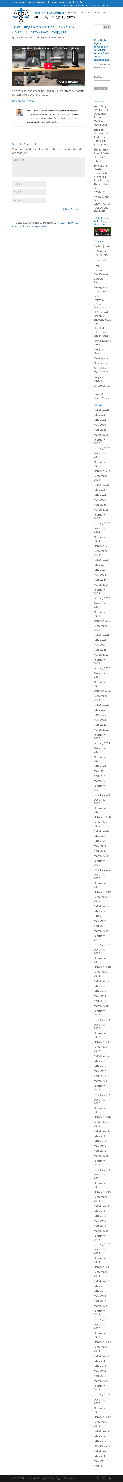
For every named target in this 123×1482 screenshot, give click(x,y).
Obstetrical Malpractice (101, 370)
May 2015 (100, 1220)
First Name (99, 77)
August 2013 (101, 1355)
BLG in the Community (101, 5)
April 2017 (100, 1076)
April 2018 (100, 1000)
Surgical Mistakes (99, 378)
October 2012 (102, 1417)
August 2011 (101, 1450)
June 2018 (100, 990)
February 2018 (99, 1012)
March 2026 (101, 434)
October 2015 (102, 1192)
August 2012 (101, 1430)
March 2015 (101, 1230)
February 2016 (99, 1162)
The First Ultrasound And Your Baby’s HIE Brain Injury (101, 137)
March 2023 (101, 654)
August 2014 (101, 1280)
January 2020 (102, 869)
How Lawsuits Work (53, 37)
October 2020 (102, 817)
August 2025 (101, 484)
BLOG (58, 19)
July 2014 (99, 1285)
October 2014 (102, 1267)
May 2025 (100, 499)
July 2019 (99, 910)
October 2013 (102, 1342)
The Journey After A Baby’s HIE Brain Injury (102, 155)
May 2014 (100, 1295)
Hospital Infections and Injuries (101, 332)
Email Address (100, 67)
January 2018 (102, 1019)
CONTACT (68, 19)
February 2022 (99, 736)
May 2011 (100, 1460)
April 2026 (100, 429)
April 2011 (100, 1465)
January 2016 (102, 1169)
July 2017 (99, 1060)
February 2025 (99, 516)
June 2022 (100, 714)
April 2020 (100, 850)
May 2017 (100, 1070)
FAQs (105, 13)
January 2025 (102, 523)
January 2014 (102, 1319)
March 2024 (101, 584)
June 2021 (100, 765)
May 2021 (100, 771)
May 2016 (100, 1145)
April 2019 (100, 925)
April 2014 (100, 1300)
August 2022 (101, 704)
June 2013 (100, 1365)
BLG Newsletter (82, 5)
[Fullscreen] (110, 234)
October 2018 (102, 967)
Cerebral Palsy (99, 280)
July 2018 (99, 985)
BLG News (100, 260)
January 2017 (102, 1094)
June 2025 (100, 494)
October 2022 (102, 690)
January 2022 (102, 743)
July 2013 (99, 1360)
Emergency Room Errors (101, 289)
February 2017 (99, 1087)
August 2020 (101, 830)
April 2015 (100, 1225)
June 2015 (100, 1215)
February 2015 (99, 1237)
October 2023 (102, 620)
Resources (68, 5)
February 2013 (99, 1387)
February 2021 (99, 787)
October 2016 (102, 1117)
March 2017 (101, 1081)
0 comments (68, 37)
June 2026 (100, 419)
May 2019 (100, 920)
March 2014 (101, 1305)
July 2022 (99, 709)
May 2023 (100, 644)
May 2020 (100, 846)
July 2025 (99, 489)
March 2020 (101, 855)
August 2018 (101, 980)
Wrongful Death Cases (101, 396)
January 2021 (102, 794)
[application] (102, 231)
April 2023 (100, 649)
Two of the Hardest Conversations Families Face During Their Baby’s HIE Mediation (102, 178)
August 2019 (101, 905)
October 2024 (102, 546)
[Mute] (108, 234)
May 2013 (100, 1370)
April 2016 (100, 1150)
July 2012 (99, 1435)
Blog (42, 37)
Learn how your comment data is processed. (46, 224)
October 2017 (102, 1042)
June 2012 (100, 1440)
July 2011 (99, 1455)
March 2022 (101, 729)
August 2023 (101, 634)
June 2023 (100, 639)
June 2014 (100, 1290)
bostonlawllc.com (23, 101)
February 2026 (99, 441)
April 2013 (100, 1375)
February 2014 (99, 1312)
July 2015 (99, 1210)
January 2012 (102, 1445)
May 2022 (100, 719)
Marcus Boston (21, 37)
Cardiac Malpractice (101, 271)
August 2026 (101, 409)
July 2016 (99, 1135)
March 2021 (101, 781)
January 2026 (102, 448)
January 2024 (102, 598)
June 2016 (100, 1140)
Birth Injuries (102, 246)
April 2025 (100, 504)
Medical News (98, 351)
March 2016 (101, 1155)
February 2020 (99, 862)
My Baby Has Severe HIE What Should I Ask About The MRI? (102, 204)
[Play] (97, 234)
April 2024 (100, 579)
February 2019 (99, 937)
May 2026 (100, 424)
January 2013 (102, 1394)
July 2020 (99, 835)
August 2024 (101, 559)
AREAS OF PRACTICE (89, 13)
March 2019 (101, 931)
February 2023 (99, 661)
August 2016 (101, 1130)
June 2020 (100, 840)
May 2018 (100, 995)
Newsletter (100, 363)
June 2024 (100, 569)
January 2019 (102, 944)
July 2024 (99, 564)
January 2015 (102, 1244)
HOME (59, 13)
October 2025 (102, 471)
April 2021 (100, 776)
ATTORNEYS (70, 13)
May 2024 (100, 574)
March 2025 (101, 509)
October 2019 (102, 892)
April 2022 (100, 724)
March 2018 (101, 1006)
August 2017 (101, 1055)
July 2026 (99, 414)
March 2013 (101, 1380)
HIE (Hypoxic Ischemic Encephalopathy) (102, 317)
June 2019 (100, 916)
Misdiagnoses (102, 358)
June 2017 (100, 1065)
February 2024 (99, 591)
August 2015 (101, 1205)
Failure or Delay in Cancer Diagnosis (100, 301)
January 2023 (102, 668)
